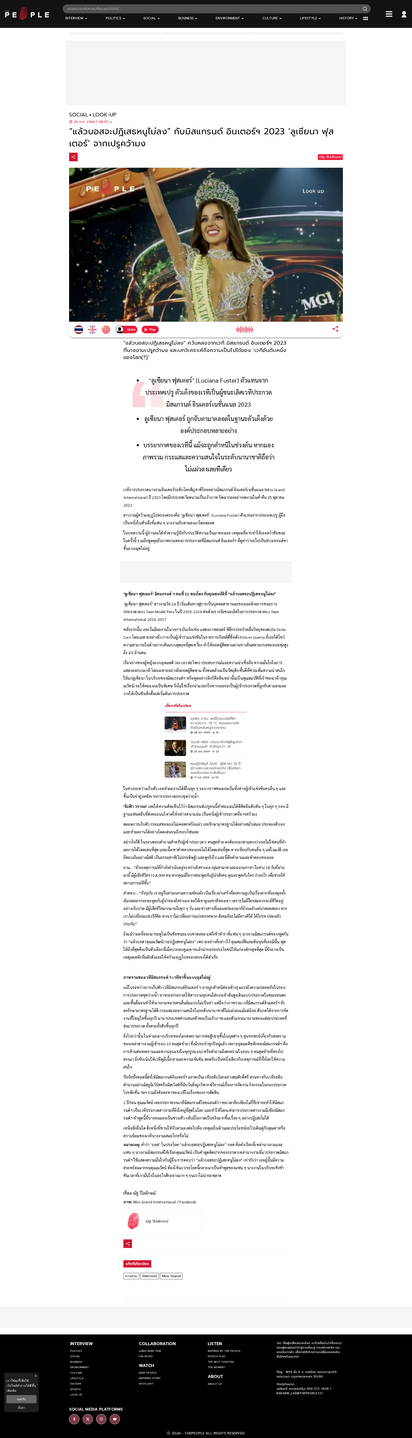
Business (76, 1362)
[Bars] (389, 14)
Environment (79, 1367)
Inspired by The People (224, 1351)
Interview (81, 1343)
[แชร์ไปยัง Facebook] (82, 157)
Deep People (148, 1373)
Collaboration (157, 1343)
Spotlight (146, 1384)
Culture (76, 1373)
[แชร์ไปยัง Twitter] (91, 156)
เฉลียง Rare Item (150, 1351)
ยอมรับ (21, 1399)
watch (146, 1365)
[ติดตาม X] (88, 1419)
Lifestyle (76, 1378)
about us (215, 1384)
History (76, 1384)
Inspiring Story (150, 1378)
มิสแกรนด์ (149, 1276)
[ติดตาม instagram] (101, 1419)
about (215, 1376)
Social (75, 1356)
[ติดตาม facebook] (74, 1419)
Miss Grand (171, 1276)
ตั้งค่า (21, 1407)
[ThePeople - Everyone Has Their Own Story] (27, 18)
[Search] (365, 9)
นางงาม (131, 1276)
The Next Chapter (221, 1362)
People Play (217, 1356)
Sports (75, 1389)
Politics (76, 1351)
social (78, 115)
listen (215, 1343)
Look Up (76, 1395)
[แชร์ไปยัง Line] (100, 157)
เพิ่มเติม (11, 1390)
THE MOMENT (216, 1367)
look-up (104, 115)
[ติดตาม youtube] (115, 1419)
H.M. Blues (146, 1356)
